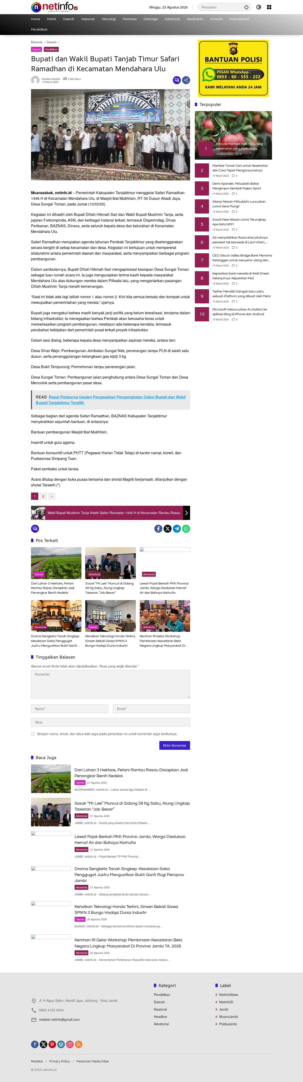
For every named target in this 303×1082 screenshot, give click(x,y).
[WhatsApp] (186, 529)
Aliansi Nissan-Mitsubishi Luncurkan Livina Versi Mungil (239, 204)
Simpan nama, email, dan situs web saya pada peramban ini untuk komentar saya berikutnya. (107, 733)
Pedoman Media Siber (92, 1061)
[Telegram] (177, 529)
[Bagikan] (186, 80)
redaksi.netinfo (51, 79)
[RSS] (78, 1044)
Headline (160, 1016)
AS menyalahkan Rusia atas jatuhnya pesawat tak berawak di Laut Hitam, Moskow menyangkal (239, 240)
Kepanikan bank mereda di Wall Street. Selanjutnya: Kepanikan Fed (241, 276)
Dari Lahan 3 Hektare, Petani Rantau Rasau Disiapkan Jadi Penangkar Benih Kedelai (52, 588)
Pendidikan (51, 49)
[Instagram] (70, 1044)
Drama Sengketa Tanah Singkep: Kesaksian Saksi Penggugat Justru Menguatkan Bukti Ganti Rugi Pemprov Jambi (55, 641)
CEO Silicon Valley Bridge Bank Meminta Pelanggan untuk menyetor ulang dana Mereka (242, 258)
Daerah (36, 49)
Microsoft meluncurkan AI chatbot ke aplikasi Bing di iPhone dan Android (239, 312)
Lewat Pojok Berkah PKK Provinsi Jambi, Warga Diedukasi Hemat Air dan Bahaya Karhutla (164, 588)
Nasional (160, 1009)
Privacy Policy (59, 1061)
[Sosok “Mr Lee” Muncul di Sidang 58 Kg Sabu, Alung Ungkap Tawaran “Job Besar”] (110, 563)
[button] (246, 7)
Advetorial (94, 574)
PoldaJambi (228, 1023)
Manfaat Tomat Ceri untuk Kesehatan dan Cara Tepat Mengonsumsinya (240, 168)
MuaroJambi (228, 1016)
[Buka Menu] (269, 7)
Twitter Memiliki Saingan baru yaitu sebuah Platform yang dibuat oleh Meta (241, 294)
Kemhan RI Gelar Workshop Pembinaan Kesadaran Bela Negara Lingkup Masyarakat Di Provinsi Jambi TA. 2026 (162, 641)
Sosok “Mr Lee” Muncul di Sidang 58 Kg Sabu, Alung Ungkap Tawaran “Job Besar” (109, 588)
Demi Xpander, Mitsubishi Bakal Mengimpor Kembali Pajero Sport (236, 186)
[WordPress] (61, 1044)
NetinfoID (226, 1001)
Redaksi (37, 1061)
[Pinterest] (52, 1044)
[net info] (54, 6)
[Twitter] (168, 529)
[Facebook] (158, 529)
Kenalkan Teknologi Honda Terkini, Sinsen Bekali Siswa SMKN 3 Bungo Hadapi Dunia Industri (110, 641)
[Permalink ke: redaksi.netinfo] (36, 80)
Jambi (223, 1009)
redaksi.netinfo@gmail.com (59, 1019)
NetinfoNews (228, 994)
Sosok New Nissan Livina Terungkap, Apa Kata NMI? (239, 222)
